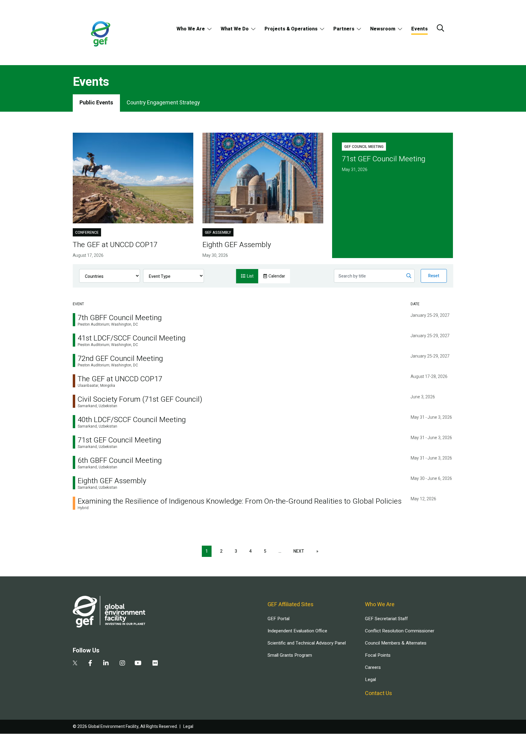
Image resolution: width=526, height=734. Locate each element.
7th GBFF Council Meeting (120, 318)
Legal (370, 679)
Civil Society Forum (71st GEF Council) (140, 399)
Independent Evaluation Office (297, 630)
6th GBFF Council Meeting (120, 460)
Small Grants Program (290, 655)
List (250, 276)
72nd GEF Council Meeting (120, 358)
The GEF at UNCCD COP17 (120, 379)
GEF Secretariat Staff (386, 618)
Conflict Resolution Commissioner (399, 630)
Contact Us (378, 693)
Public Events (96, 103)
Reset (433, 276)
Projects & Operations (291, 29)
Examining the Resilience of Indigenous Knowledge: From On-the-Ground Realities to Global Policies (240, 501)
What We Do (235, 29)
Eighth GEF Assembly (112, 481)
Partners (343, 29)
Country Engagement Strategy (163, 103)
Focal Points (378, 655)
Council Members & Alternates (395, 643)
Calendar (276, 276)
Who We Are (191, 29)
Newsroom (382, 29)
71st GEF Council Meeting (119, 440)
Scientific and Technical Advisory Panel (307, 643)
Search (440, 28)
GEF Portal (278, 618)
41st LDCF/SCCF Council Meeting (131, 338)
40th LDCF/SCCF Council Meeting (132, 419)
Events (419, 29)
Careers (373, 667)
